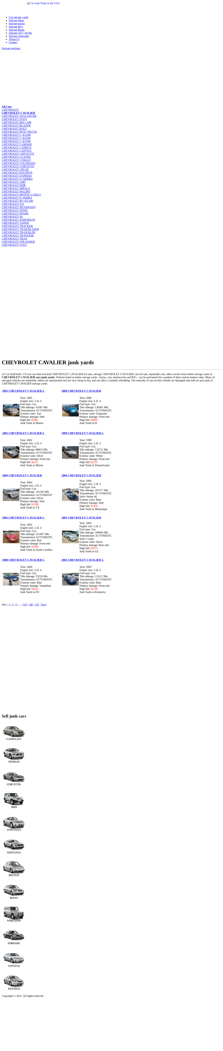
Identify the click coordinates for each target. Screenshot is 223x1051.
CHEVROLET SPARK (15, 213)
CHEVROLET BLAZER (16, 125)
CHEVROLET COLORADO (19, 163)
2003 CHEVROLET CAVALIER (81, 517)
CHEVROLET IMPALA (16, 188)
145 (25, 604)
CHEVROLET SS (12, 216)
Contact (13, 42)
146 (31, 604)
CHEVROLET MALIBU (16, 191)
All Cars (7, 106)
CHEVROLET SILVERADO (19, 207)
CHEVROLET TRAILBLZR (18, 232)
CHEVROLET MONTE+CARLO (21, 194)
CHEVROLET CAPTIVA (17, 150)
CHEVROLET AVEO (14, 119)
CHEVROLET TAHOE (15, 222)
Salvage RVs (16, 26)
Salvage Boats (16, 29)
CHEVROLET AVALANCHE (19, 116)
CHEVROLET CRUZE (15, 169)
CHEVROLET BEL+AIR (16, 122)
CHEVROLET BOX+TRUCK (19, 131)
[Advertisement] (106, 77)
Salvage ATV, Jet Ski (20, 32)
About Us (14, 39)
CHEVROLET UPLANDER (18, 241)
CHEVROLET (10, 109)
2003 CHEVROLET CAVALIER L (23, 390)
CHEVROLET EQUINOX (17, 172)
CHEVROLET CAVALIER (18, 112)
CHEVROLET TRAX (14, 238)
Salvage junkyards (19, 36)
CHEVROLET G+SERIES (17, 178)
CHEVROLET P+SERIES (17, 197)
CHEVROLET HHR (14, 185)
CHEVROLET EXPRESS (17, 175)
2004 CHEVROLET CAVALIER (22, 475)
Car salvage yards (18, 17)
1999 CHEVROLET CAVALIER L (82, 433)
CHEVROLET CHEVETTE (18, 153)
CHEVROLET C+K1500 (16, 134)
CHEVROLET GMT (14, 182)
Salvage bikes (16, 20)
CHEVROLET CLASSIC (16, 156)
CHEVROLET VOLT (14, 244)
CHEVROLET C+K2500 (16, 138)
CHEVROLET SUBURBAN (18, 219)
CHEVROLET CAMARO (17, 144)
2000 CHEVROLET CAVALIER (81, 390)
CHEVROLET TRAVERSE (18, 235)
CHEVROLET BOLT (14, 128)
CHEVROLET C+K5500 (16, 141)
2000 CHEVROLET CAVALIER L (23, 559)
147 (37, 604)
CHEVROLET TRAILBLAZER (20, 229)
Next (43, 604)
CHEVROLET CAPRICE (17, 147)
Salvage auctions (11, 48)
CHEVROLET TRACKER (17, 226)
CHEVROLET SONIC (15, 210)
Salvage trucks (17, 23)
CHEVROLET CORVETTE (18, 166)
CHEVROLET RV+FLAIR (17, 200)
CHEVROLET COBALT (16, 160)
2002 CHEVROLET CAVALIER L (23, 433)
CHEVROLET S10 (13, 204)
